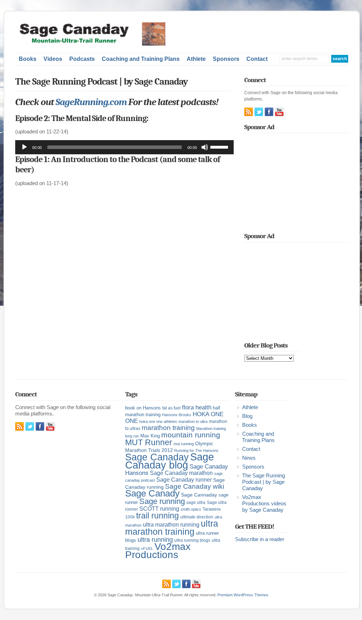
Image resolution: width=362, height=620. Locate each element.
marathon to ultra (193, 421)
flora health (196, 407)
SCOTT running (159, 509)
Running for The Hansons (196, 450)
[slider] (220, 146)
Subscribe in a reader (259, 539)
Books (27, 59)
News (249, 458)
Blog (247, 416)
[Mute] (204, 147)
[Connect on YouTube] (279, 112)
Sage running (162, 501)
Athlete (196, 59)
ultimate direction (196, 517)
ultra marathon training (171, 527)
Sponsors (226, 59)
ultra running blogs (192, 540)
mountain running (190, 435)
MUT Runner (148, 442)
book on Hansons (143, 408)
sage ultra (195, 502)
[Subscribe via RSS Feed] (248, 112)
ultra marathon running (171, 524)
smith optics (191, 509)
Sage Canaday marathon (181, 473)
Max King (150, 435)
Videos (52, 59)
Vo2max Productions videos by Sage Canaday (264, 503)
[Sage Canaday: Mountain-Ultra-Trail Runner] (97, 44)
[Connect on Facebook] (269, 112)
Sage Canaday (157, 457)
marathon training (168, 427)
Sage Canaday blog (169, 461)
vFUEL (147, 548)
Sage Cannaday (199, 495)
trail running (157, 515)
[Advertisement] (267, 33)
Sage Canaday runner (184, 480)
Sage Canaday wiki (194, 486)
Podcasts (82, 59)
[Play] (24, 147)
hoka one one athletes (158, 421)
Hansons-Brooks (176, 415)
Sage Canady (152, 493)
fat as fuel (171, 408)
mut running (184, 444)
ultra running (155, 539)
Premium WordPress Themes (242, 595)
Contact (257, 59)
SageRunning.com (91, 102)
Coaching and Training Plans (141, 59)
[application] (124, 147)
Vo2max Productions (158, 550)
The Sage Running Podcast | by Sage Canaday (263, 482)
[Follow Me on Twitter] (259, 112)
